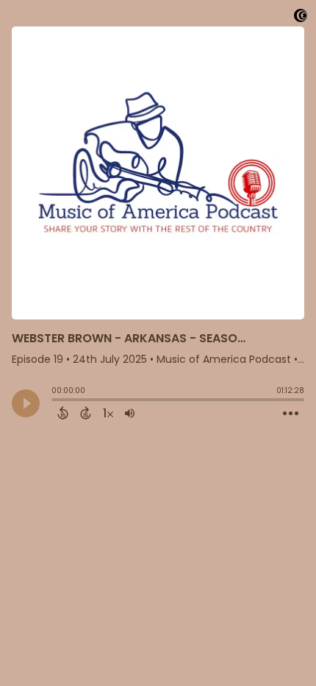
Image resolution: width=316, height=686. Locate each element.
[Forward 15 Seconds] (85, 413)
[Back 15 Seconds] (62, 413)
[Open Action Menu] (290, 413)
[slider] (55, 401)
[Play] (26, 403)
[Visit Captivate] (300, 18)
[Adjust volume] (129, 413)
